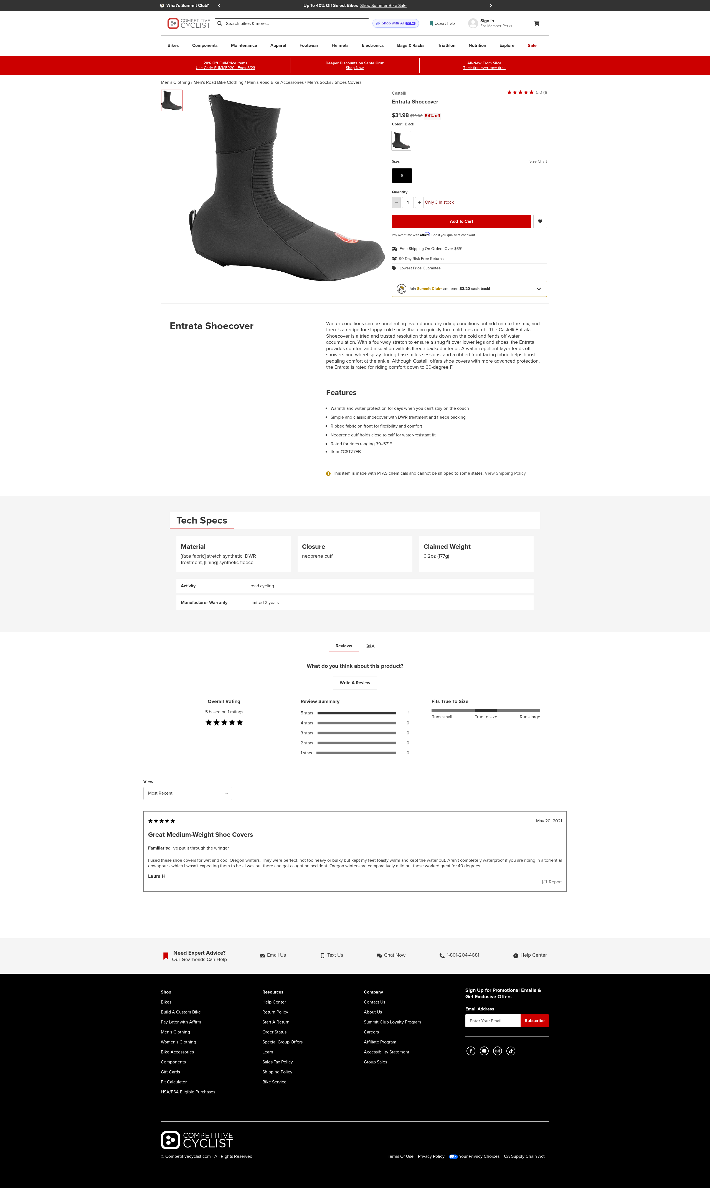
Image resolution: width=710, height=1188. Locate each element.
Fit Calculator (174, 1082)
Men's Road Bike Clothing (219, 82)
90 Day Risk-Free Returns (421, 258)
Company (373, 992)
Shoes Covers (348, 82)
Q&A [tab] (370, 646)
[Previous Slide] (219, 6)
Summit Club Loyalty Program (392, 1022)
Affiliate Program (380, 1042)
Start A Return (276, 1022)
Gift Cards (170, 1072)
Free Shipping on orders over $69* (431, 249)
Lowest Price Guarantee (420, 268)
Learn (267, 1052)
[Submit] (219, 23)
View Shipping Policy (505, 473)
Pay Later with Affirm (181, 1022)
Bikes (166, 1002)
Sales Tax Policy (277, 1062)
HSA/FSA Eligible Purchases (188, 1092)
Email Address (479, 1009)
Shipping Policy (277, 1072)
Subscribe (535, 1020)
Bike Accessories (177, 1052)
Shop (166, 992)
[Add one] (419, 202)
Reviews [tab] (344, 646)
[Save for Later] (540, 221)
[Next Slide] (491, 6)
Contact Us (374, 1002)
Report (555, 882)
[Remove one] (396, 202)
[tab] (202, 520)
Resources (272, 992)
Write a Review (355, 682)
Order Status (274, 1032)
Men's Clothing (175, 82)
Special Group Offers (282, 1042)
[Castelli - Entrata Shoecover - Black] (171, 100)
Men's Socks (319, 82)
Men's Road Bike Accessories (275, 82)
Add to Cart (461, 221)
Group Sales (375, 1062)
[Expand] (538, 288)
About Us (373, 1012)
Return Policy (275, 1012)
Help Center (274, 1002)
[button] (395, 23)
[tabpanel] (355, 572)
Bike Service (274, 1082)
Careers (371, 1032)
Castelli (399, 93)
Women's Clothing (178, 1042)
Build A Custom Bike (181, 1012)
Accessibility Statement (386, 1052)
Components (173, 1062)
